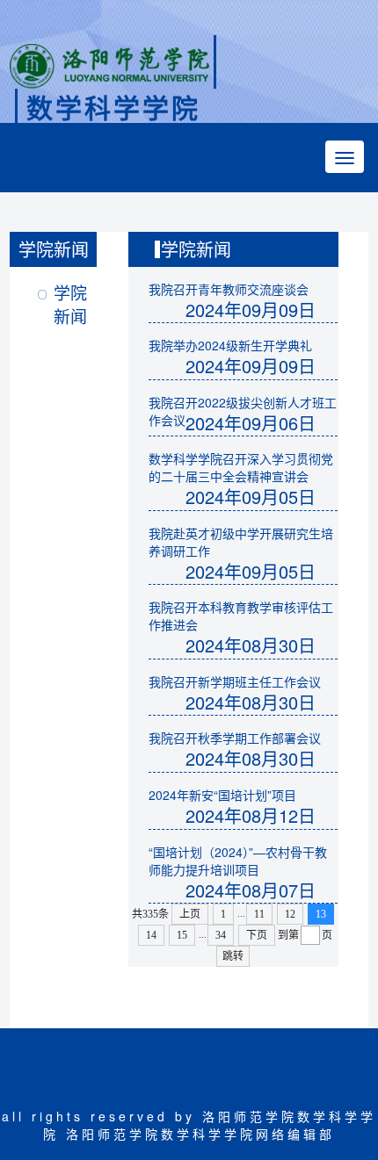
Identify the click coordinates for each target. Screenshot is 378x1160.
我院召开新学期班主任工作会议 (235, 681)
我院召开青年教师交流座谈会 (229, 289)
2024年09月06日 (250, 423)
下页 (256, 935)
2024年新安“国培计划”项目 (222, 794)
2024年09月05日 (250, 496)
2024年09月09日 (250, 309)
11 (259, 914)
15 (182, 935)
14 (151, 935)
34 (220, 935)
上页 (189, 914)
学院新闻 (70, 304)
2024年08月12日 (250, 815)
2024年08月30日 (250, 645)
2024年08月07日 (250, 890)
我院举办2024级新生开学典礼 (230, 345)
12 (290, 914)
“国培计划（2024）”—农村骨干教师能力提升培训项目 (238, 860)
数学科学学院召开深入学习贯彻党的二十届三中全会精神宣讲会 (241, 467)
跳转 (233, 956)
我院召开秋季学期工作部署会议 (235, 737)
